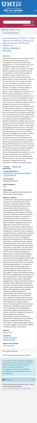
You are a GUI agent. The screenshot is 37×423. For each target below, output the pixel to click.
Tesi (18, 29)
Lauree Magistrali (11, 32)
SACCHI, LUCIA (7, 332)
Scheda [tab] (7, 167)
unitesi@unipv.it (7, 373)
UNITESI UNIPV (8, 29)
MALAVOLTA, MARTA (9, 340)
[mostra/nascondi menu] (35, 10)
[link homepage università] (13, 10)
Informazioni (8, 379)
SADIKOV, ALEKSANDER (10, 338)
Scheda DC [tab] (16, 167)
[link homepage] (12, 4)
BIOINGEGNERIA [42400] (10, 181)
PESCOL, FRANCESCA (11, 48)
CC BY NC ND (19, 367)
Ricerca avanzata (28, 25)
